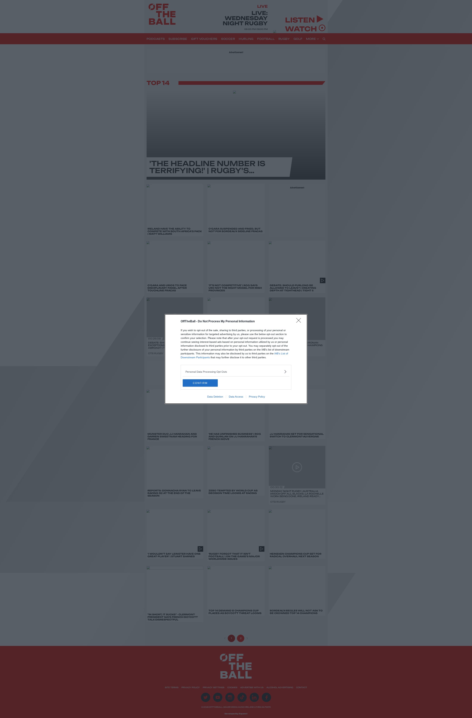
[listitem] (236, 372)
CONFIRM (200, 382)
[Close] (299, 321)
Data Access (236, 396)
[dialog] (236, 359)
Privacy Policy (257, 396)
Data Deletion (215, 396)
